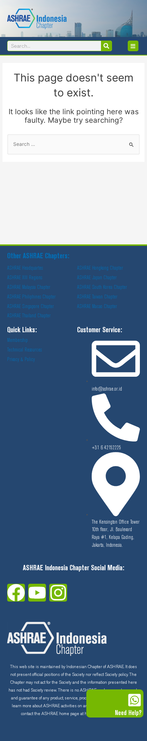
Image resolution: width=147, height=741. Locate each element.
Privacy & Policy (21, 359)
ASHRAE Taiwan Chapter (97, 297)
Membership (17, 340)
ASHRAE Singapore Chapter (30, 306)
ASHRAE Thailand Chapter (29, 315)
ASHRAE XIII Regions (24, 277)
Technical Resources (24, 350)
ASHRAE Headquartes (25, 268)
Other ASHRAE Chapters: (38, 256)
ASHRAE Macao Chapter (97, 306)
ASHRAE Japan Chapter (97, 277)
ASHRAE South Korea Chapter (102, 287)
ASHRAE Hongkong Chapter (100, 268)
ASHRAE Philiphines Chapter (31, 297)
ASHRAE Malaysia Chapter (28, 287)
